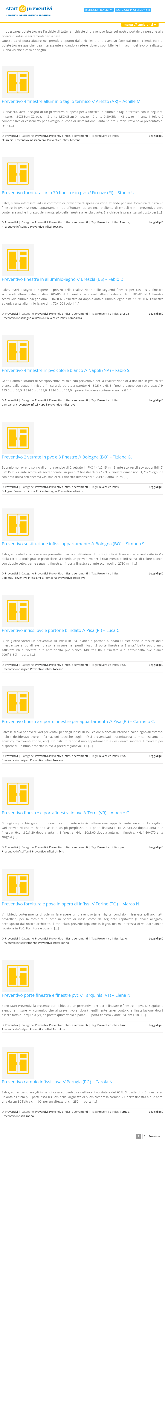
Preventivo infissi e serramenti (68, 136)
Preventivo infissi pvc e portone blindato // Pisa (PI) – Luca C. (61, 630)
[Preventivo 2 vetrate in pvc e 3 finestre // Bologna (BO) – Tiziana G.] (18, 438)
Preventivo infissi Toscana (63, 140)
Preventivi (11, 136)
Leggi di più (156, 136)
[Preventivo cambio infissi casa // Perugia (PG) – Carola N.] (18, 1063)
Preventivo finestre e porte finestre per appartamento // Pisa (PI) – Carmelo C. (78, 721)
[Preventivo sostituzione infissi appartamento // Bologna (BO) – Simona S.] (18, 524)
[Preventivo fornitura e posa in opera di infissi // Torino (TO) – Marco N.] (18, 885)
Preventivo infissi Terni (16, 851)
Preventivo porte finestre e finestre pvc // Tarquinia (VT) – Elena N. (66, 995)
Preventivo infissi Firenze (113, 222)
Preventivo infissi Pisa (111, 665)
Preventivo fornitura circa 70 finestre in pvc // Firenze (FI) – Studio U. (69, 192)
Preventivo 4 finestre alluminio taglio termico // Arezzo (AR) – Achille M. (72, 101)
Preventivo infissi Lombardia (63, 318)
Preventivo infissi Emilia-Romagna (35, 491)
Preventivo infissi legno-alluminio (23, 318)
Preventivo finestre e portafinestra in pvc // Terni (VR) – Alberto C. (66, 813)
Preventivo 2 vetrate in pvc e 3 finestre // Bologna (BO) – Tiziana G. (67, 457)
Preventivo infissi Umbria (48, 851)
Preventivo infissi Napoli (31, 404)
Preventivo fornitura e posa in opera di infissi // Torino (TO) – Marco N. (71, 904)
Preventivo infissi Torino (53, 943)
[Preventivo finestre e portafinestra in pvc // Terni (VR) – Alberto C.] (18, 793)
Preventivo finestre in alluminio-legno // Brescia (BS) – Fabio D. (63, 279)
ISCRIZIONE (133, 10)
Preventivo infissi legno (112, 938)
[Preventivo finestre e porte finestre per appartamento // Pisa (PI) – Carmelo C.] (18, 702)
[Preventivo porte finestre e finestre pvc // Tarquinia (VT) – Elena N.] (18, 976)
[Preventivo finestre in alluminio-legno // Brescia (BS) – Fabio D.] (18, 260)
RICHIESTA (98, 10)
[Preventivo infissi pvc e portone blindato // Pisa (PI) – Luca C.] (18, 611)
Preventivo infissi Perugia (113, 1112)
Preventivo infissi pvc (15, 226)
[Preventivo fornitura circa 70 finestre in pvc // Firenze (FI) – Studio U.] (18, 173)
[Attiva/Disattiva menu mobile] (157, 10)
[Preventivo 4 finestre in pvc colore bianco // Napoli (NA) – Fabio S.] (18, 351)
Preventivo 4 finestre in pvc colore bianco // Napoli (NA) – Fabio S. (66, 370)
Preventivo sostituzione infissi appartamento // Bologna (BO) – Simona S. (73, 544)
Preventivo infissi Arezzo (30, 140)
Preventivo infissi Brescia (113, 314)
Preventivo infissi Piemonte (19, 943)
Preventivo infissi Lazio (112, 1025)
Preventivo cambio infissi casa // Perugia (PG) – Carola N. (58, 1082)
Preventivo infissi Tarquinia (47, 1029)
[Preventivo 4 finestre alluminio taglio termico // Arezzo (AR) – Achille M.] (18, 82)
